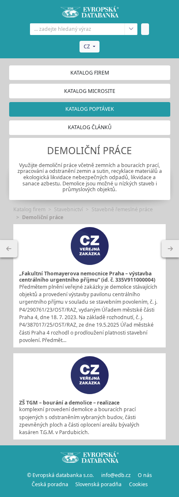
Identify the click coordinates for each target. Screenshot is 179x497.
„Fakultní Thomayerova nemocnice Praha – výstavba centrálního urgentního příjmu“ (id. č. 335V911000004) (87, 276)
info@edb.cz (116, 475)
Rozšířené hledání (130, 29)
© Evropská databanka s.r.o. (60, 475)
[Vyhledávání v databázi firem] (89, 457)
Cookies (138, 484)
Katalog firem (89, 72)
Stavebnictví (68, 209)
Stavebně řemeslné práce (122, 209)
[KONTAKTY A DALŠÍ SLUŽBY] (170, 248)
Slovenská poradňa (98, 484)
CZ (87, 46)
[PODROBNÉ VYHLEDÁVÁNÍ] (8, 248)
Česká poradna (50, 484)
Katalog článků (90, 127)
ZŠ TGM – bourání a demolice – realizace (69, 402)
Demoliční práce (42, 217)
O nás (145, 475)
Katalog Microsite (89, 91)
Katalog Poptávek (89, 108)
